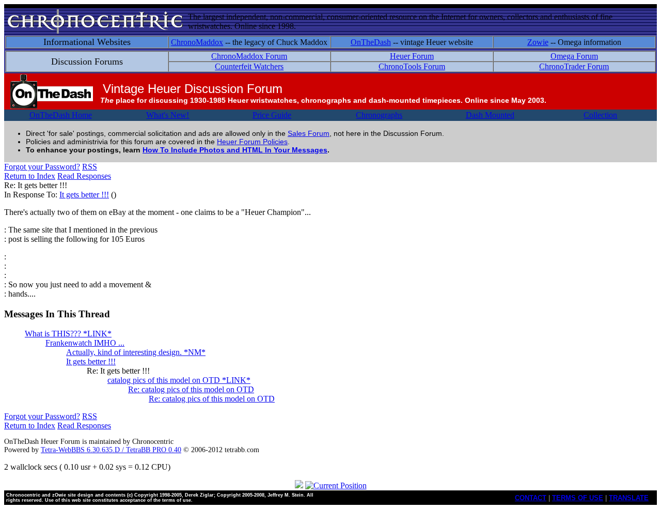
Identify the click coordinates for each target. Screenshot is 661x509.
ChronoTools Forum (412, 66)
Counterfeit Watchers (249, 66)
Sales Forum (308, 133)
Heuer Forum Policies (252, 141)
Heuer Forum (412, 56)
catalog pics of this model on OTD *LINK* (178, 380)
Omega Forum (574, 56)
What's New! (167, 115)
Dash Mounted (490, 115)
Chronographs (379, 115)
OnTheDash (371, 42)
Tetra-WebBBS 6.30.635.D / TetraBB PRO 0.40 (111, 450)
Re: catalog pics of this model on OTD (191, 389)
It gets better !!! (84, 194)
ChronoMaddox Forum (249, 56)
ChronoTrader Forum (574, 66)
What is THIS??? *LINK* (68, 333)
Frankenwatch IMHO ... (84, 342)
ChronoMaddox (197, 42)
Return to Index (29, 176)
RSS (89, 166)
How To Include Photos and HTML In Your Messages (235, 150)
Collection (600, 115)
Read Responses (84, 176)
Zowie (537, 42)
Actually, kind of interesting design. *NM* (136, 352)
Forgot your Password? (42, 166)
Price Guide (272, 115)
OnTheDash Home (60, 115)
